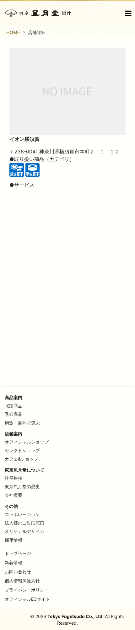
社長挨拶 (13, 478)
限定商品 (13, 405)
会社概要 (13, 495)
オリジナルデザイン (24, 531)
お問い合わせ (18, 571)
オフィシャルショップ (27, 441)
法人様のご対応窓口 (24, 522)
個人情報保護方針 (22, 580)
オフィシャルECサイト (27, 599)
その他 (11, 506)
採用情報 (13, 540)
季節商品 (13, 414)
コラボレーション (22, 514)
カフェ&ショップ (21, 458)
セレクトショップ (22, 450)
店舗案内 (13, 433)
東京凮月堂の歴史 (22, 486)
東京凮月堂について (24, 469)
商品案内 (13, 397)
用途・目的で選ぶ (22, 423)
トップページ (18, 553)
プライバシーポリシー (27, 590)
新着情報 (13, 562)
